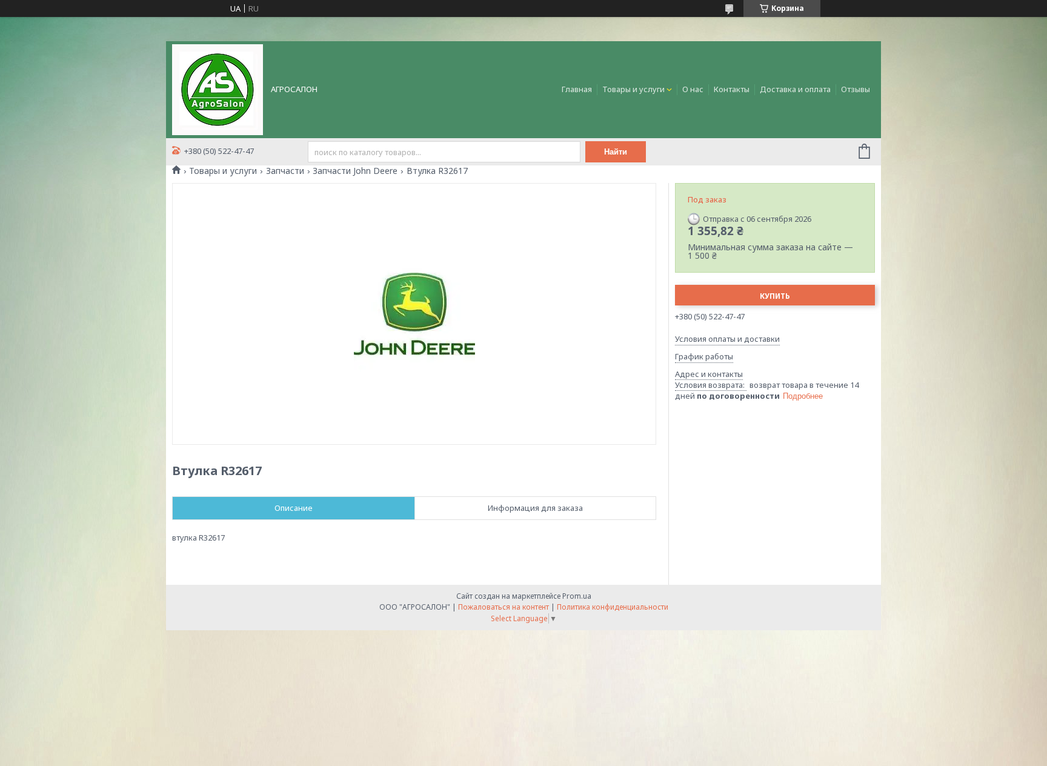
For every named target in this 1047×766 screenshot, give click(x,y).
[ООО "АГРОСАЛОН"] (217, 88)
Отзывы (855, 89)
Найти (615, 151)
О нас (692, 89)
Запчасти (285, 170)
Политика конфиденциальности (612, 607)
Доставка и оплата (795, 89)
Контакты (732, 89)
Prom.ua (576, 596)
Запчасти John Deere (355, 170)
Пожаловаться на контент (503, 607)
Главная (577, 89)
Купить (775, 296)
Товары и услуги (633, 89)
